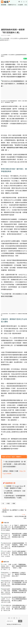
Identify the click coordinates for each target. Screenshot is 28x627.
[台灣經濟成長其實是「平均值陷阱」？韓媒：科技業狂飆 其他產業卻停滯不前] (6, 545)
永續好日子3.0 (12, 5)
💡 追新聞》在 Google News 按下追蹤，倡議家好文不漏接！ (14, 487)
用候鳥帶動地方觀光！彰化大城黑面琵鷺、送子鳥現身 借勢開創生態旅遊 (19, 582)
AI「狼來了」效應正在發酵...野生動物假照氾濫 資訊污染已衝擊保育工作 (19, 527)
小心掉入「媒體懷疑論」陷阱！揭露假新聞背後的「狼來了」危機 (19, 566)
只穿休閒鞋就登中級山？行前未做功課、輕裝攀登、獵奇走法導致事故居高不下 (19, 607)
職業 (14, 503)
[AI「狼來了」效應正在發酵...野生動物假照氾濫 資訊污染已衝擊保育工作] (6, 528)
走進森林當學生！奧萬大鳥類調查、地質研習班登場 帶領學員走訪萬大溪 (19, 590)
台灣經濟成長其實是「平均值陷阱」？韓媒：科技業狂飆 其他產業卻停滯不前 (19, 544)
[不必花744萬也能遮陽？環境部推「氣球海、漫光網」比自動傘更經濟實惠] (6, 553)
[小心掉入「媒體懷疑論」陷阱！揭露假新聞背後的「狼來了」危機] (6, 567)
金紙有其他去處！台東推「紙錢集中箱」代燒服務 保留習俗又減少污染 (19, 535)
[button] (26, 1)
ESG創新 (20, 5)
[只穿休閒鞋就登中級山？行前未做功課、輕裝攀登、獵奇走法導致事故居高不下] (6, 608)
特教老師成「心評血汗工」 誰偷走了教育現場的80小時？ (19, 574)
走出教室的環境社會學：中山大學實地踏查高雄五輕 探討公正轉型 (19, 598)
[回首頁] (5, 2)
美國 (8, 503)
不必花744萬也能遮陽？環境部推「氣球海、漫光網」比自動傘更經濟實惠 (19, 553)
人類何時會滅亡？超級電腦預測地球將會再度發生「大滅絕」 (14, 497)
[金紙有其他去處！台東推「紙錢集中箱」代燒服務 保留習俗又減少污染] (6, 536)
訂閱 (20, 621)
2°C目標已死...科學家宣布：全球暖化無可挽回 (14, 492)
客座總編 (3, 5)
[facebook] (19, 1)
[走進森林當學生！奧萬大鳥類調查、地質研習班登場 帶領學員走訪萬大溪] (6, 591)
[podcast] (21, 1)
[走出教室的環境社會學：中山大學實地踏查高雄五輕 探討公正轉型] (6, 599)
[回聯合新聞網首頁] (2, 2)
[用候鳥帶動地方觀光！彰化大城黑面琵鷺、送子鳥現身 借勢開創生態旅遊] (6, 583)
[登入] (24, 1)
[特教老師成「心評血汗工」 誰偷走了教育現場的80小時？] (6, 575)
